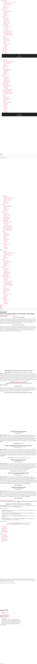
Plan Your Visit (4, 48)
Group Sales (6, 53)
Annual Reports (6, 15)
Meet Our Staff (6, 39)
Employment (6, 41)
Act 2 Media (6, 29)
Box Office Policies (7, 244)
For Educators (6, 18)
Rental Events (6, 8)
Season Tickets (6, 10)
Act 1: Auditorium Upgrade (8, 92)
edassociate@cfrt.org (26, 524)
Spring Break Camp (7, 22)
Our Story (5, 37)
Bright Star (5, 1)
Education (3, 16)
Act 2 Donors (6, 28)
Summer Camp (6, 24)
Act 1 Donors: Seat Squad (8, 35)
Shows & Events (4, 0)
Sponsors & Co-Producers (8, 206)
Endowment (6, 12)
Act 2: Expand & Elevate (8, 26)
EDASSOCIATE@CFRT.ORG (17, 383)
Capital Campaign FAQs (8, 32)
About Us (3, 36)
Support (3, 9)
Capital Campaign (5, 25)
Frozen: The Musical (7, 3)
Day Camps (6, 21)
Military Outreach (6, 23)
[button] (18, 58)
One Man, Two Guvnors (8, 4)
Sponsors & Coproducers (8, 11)
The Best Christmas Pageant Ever (9, 2)
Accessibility (6, 52)
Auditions (5, 105)
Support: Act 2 (6, 27)
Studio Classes (6, 17)
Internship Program (7, 78)
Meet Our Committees (7, 31)
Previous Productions (7, 43)
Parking (5, 51)
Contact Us (5, 45)
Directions (5, 50)
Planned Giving (6, 13)
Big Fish (5, 5)
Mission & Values (6, 38)
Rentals (5, 42)
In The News (6, 44)
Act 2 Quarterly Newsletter (8, 30)
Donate (19, 54)
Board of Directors (7, 40)
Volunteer (5, 14)
